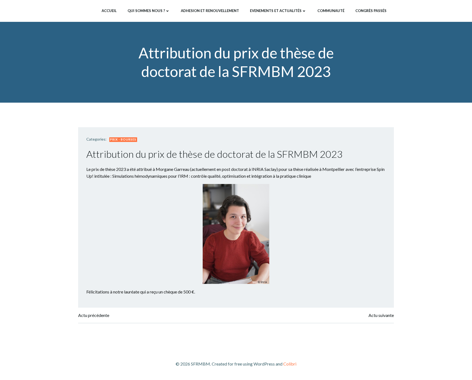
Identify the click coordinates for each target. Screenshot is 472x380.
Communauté (330, 10)
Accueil (109, 10)
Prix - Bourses (123, 139)
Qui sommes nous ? (146, 10)
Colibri (289, 363)
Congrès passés (371, 10)
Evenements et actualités (276, 10)
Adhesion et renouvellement (210, 10)
